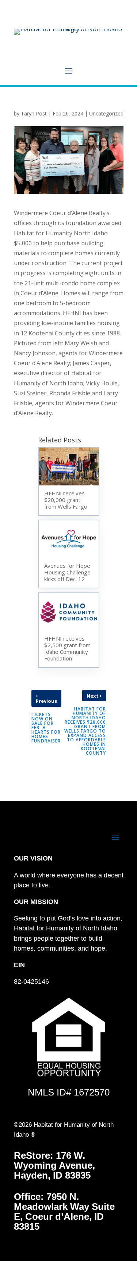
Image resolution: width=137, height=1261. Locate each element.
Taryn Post (34, 113)
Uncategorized (106, 113)
